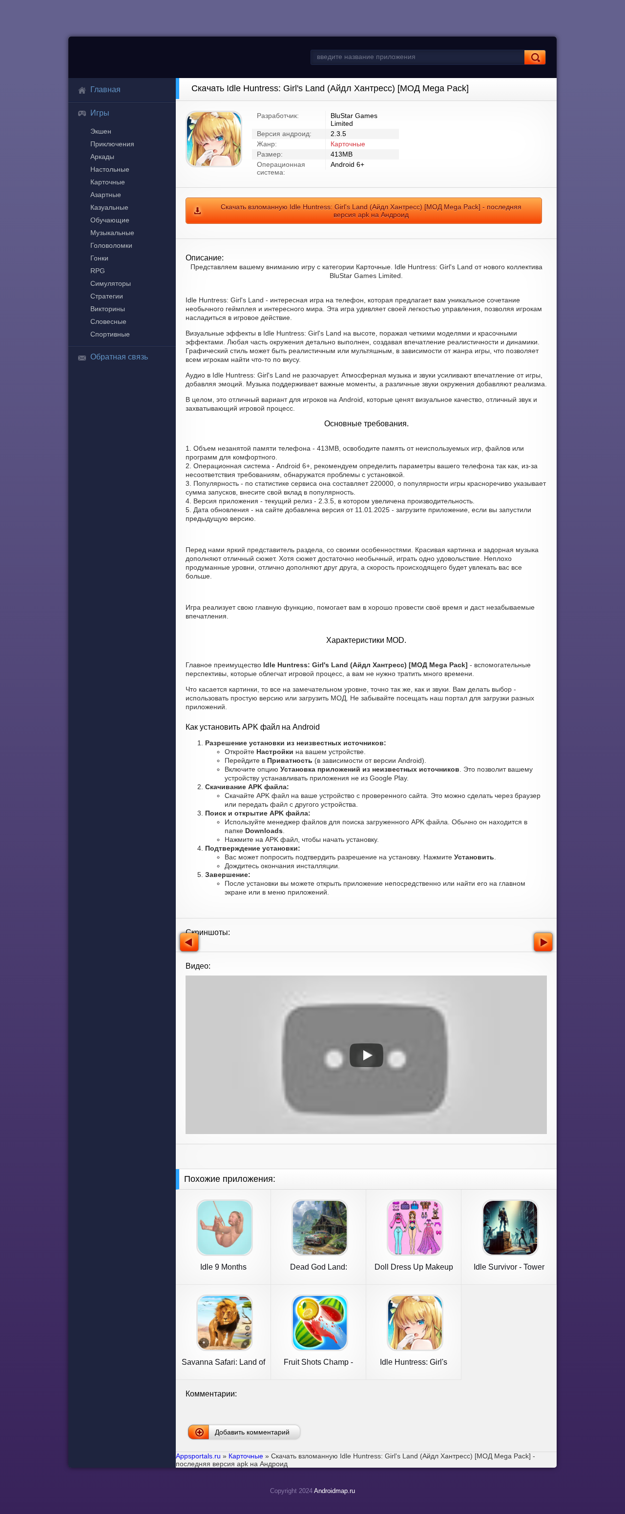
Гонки (99, 258)
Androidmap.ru (334, 1490)
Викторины (107, 309)
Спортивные (110, 334)
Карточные (107, 182)
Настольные (109, 169)
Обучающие (109, 220)
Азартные (105, 195)
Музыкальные (112, 233)
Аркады (102, 156)
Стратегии (106, 296)
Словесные (108, 321)
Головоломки (111, 245)
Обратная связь (119, 357)
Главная (105, 89)
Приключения (112, 144)
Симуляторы (110, 283)
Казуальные (109, 207)
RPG (97, 271)
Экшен (100, 131)
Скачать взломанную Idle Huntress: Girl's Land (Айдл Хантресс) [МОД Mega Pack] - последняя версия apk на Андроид (371, 211)
